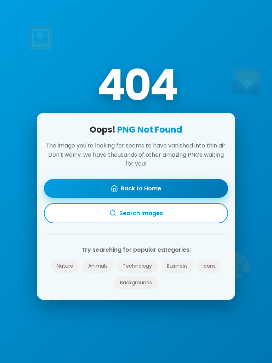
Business (177, 265)
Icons (209, 265)
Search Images (141, 213)
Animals (98, 265)
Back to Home (141, 188)
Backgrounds (136, 282)
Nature (65, 265)
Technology (137, 265)
